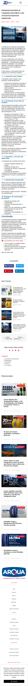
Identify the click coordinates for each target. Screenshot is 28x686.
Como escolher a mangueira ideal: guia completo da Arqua (14, 244)
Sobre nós (14, 592)
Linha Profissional (14, 635)
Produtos (13, 595)
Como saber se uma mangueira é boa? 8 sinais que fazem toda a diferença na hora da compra (19, 315)
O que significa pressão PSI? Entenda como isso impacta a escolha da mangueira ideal (19, 326)
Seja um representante (14, 655)
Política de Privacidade (14, 608)
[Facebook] (9, 350)
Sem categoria (7, 365)
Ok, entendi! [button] (14, 681)
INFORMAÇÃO (8, 360)
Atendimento (13, 602)
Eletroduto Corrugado (14, 628)
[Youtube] (15, 350)
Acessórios (14, 619)
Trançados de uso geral (14, 638)
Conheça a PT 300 (12, 119)
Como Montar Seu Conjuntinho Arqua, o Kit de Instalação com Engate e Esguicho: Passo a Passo (19, 290)
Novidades (6, 363)
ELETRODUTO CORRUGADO (11, 359)
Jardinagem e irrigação (14, 632)
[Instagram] (18, 350)
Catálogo (14, 605)
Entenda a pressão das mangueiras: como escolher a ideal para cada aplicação (15, 248)
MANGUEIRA (7, 362)
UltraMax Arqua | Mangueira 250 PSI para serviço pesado (13, 523)
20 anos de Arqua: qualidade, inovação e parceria (19, 301)
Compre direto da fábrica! (14, 652)
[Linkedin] (12, 350)
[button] (21, 3)
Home (14, 589)
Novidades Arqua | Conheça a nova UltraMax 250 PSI (13, 552)
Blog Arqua (14, 598)
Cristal (14, 625)
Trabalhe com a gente (14, 649)
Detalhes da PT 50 (12, 125)
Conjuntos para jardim (14, 622)
